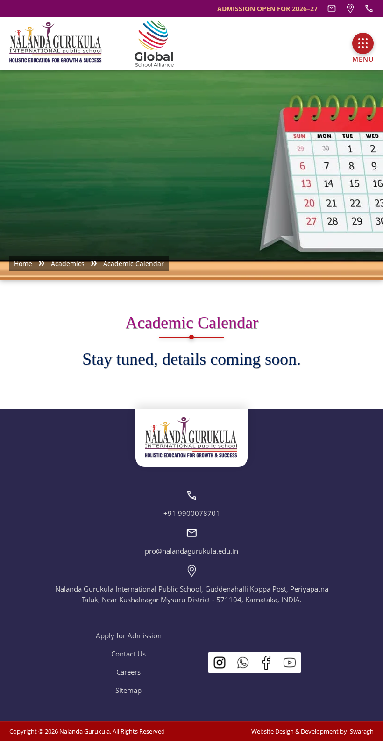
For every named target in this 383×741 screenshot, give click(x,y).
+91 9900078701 (191, 513)
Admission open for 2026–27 (267, 8)
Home (23, 263)
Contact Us (128, 653)
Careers (128, 672)
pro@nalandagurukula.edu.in (191, 551)
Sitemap (128, 690)
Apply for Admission (129, 635)
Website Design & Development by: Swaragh (312, 731)
